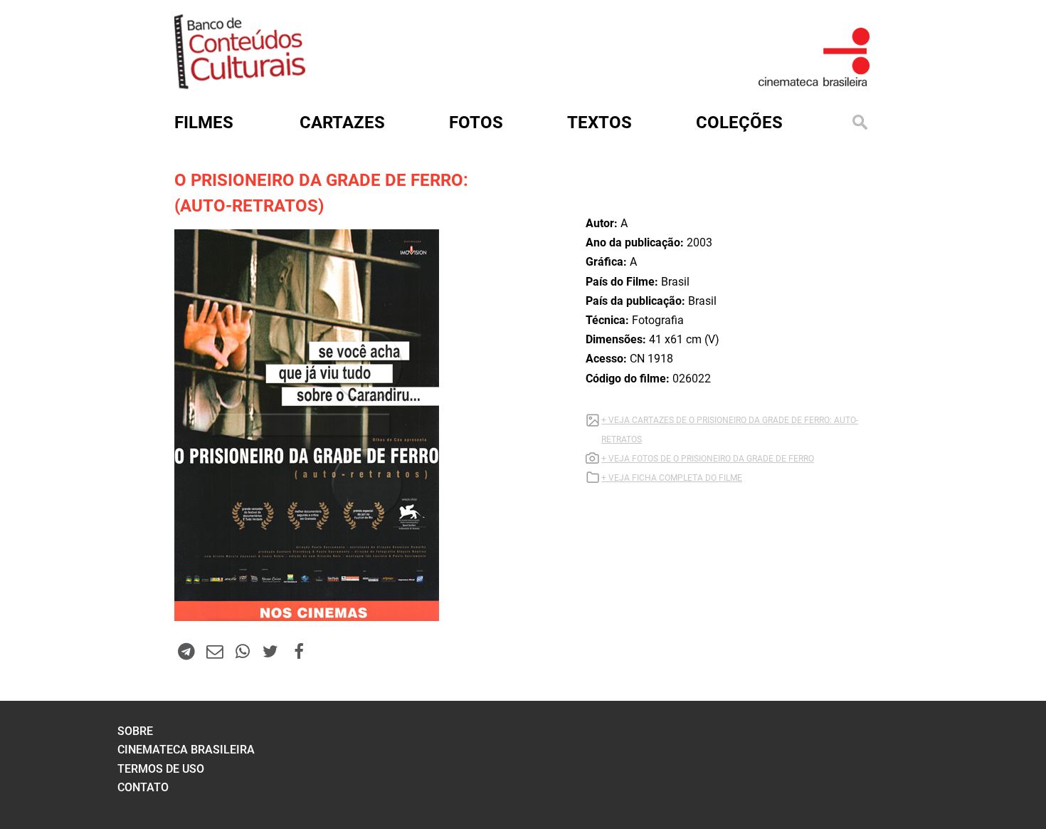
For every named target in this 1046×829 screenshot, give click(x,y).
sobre (135, 731)
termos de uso (160, 769)
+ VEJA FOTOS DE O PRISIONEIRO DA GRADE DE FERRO (707, 459)
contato (143, 787)
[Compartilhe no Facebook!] (299, 650)
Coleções (739, 122)
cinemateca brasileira (186, 749)
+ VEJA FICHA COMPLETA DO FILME (671, 478)
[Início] (239, 84)
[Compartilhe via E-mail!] (214, 650)
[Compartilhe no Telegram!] (186, 650)
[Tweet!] (270, 650)
